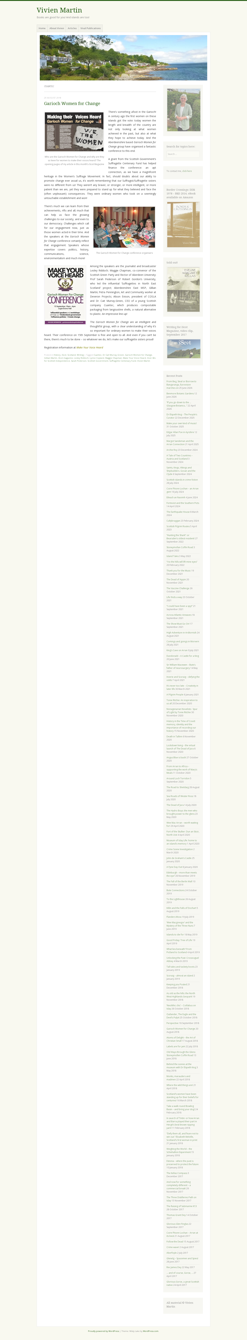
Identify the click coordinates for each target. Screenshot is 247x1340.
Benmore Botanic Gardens (180, 393)
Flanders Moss (174, 916)
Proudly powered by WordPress (103, 1331)
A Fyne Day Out (174, 867)
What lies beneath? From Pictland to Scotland (179, 950)
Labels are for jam (176, 1046)
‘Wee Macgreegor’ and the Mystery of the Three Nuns (180, 924)
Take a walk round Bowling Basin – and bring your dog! (181, 1108)
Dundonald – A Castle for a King (183, 655)
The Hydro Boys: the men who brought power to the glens (182, 812)
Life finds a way (174, 597)
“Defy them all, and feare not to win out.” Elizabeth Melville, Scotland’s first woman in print (182, 1137)
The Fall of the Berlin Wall (179, 881)
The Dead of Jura (175, 805)
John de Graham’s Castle (179, 858)
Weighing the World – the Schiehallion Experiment (179, 1150)
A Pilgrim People (175, 694)
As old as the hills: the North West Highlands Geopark (181, 995)
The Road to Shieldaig (178, 787)
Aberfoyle (172, 1252)
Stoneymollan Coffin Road (180, 547)
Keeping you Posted (177, 984)
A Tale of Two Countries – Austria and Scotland (180, 457)
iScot (64, 354)
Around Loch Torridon (178, 778)
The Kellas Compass (177, 1173)
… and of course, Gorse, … (180, 1272)
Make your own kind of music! (182, 423)
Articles (72, 28)
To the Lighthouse (176, 899)
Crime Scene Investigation (180, 849)
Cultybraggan (173, 520)
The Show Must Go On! (178, 623)
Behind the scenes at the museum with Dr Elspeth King (181, 1066)
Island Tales (173, 556)
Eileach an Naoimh (176, 497)
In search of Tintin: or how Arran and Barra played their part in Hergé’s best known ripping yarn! (183, 1123)
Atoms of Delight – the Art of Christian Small (181, 1039)
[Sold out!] (183, 311)
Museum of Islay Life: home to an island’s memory (182, 842)
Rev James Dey (174, 1267)
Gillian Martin (50, 358)
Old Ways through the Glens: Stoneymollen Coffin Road (181, 1053)
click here (187, 171)
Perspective (172, 1023)
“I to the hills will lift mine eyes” (182, 561)
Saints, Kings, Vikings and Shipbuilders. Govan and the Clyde (181, 471)
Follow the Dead (175, 1241)
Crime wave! (173, 1247)
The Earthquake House (178, 511)
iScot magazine (65, 358)
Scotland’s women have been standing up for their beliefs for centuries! (183, 1097)
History (57, 354)
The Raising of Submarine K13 (182, 1206)
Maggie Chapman (113, 358)
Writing (80, 354)
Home (42, 28)
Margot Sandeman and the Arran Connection (180, 442)
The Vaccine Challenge (178, 588)
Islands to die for (175, 934)
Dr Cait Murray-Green (113, 354)
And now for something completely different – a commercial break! (179, 1185)
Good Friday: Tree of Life (179, 940)
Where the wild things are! (180, 1085)
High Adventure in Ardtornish (181, 632)
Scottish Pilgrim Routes (178, 526)
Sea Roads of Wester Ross (180, 796)
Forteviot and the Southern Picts (183, 503)
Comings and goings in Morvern (183, 641)
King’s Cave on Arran (177, 650)
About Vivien (57, 28)
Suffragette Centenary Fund (122, 360)
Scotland (71, 354)
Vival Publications (90, 28)
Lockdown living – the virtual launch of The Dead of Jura (181, 747)
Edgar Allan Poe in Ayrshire (180, 432)
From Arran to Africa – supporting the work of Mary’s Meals (182, 769)
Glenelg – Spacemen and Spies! (182, 1258)
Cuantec (98, 354)
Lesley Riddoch (81, 358)
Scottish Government (98, 360)
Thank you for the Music (179, 570)
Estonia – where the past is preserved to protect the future (183, 1162)
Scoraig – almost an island (180, 975)
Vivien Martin (59, 10)
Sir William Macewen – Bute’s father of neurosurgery (181, 666)
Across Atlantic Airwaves (179, 614)
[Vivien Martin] (123, 57)
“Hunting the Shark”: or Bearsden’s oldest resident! (181, 537)
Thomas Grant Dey (176, 1215)
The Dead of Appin (176, 579)
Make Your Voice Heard (134, 358)
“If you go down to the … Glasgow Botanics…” (179, 404)
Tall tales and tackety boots (181, 966)
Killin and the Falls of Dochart (181, 908)
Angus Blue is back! (176, 757)
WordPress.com (150, 1331)
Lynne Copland (97, 358)
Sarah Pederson (78, 360)
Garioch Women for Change (72, 103)
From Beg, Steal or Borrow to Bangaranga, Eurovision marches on (181, 384)
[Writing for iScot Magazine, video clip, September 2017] (183, 349)
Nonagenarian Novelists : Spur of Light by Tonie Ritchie (182, 710)
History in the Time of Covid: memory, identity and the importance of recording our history (181, 726)
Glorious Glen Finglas (177, 1223)
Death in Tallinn (174, 736)
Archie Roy (172, 449)
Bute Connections (176, 890)
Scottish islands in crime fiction (182, 479)
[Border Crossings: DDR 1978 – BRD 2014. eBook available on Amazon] (183, 247)
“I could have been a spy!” (180, 606)
